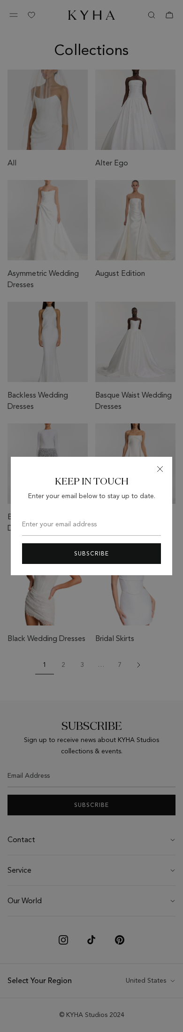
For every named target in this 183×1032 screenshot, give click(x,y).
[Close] (160, 469)
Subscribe (91, 553)
